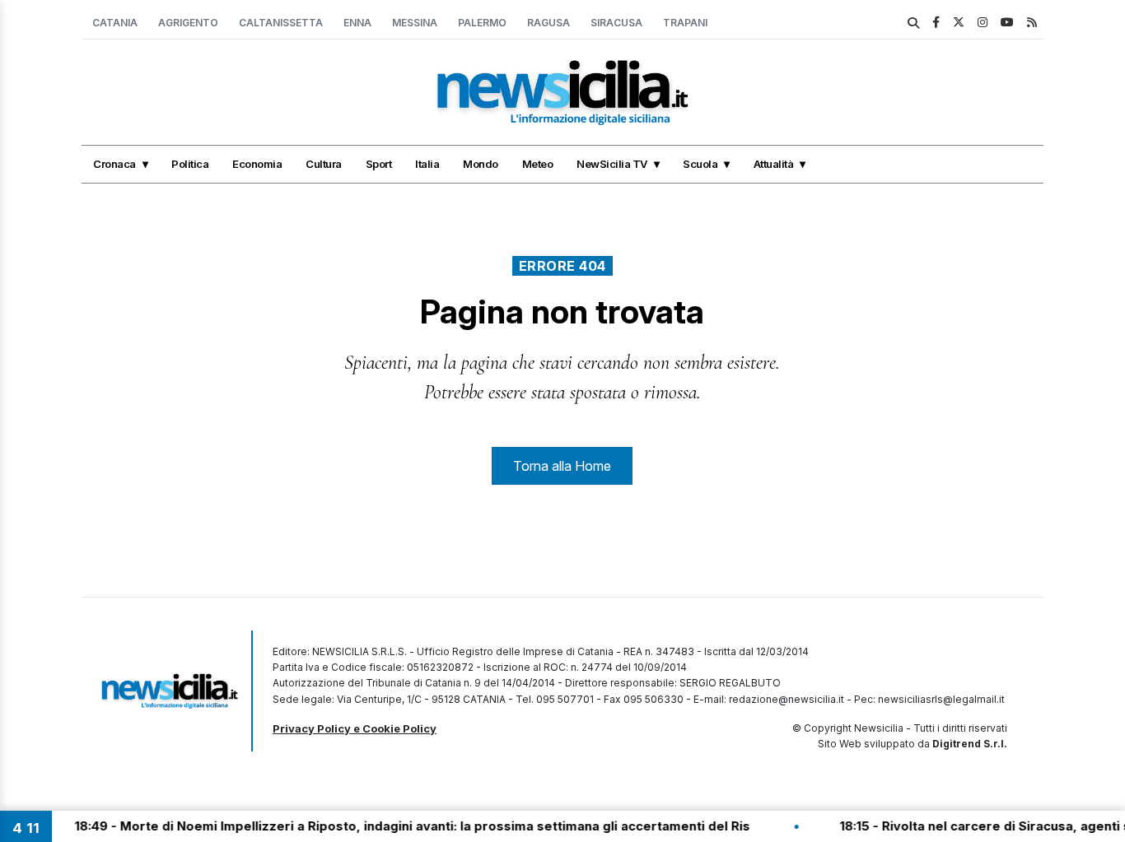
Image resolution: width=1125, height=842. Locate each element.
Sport (379, 163)
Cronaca (114, 163)
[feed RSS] (1032, 22)
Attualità (774, 163)
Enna (357, 22)
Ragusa (548, 22)
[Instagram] (982, 22)
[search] (913, 23)
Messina (414, 22)
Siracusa (616, 22)
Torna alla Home (562, 466)
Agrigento (188, 22)
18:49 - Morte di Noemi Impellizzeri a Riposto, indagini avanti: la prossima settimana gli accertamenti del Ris (397, 826)
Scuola (700, 163)
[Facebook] (936, 22)
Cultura (324, 163)
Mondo (480, 163)
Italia (427, 163)
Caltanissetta (281, 22)
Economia (257, 163)
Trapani (685, 22)
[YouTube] (1007, 22)
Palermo (482, 22)
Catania (115, 22)
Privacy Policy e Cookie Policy (354, 728)
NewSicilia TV (612, 163)
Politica (189, 163)
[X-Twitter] (958, 22)
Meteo (537, 163)
